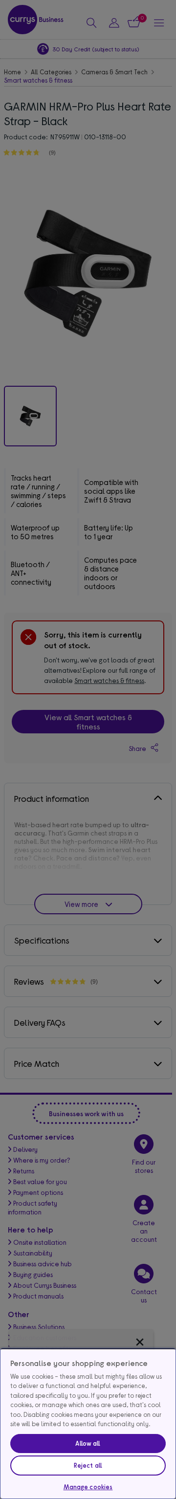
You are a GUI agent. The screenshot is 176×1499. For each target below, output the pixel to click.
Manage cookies (88, 1487)
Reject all (88, 1465)
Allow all (87, 1443)
